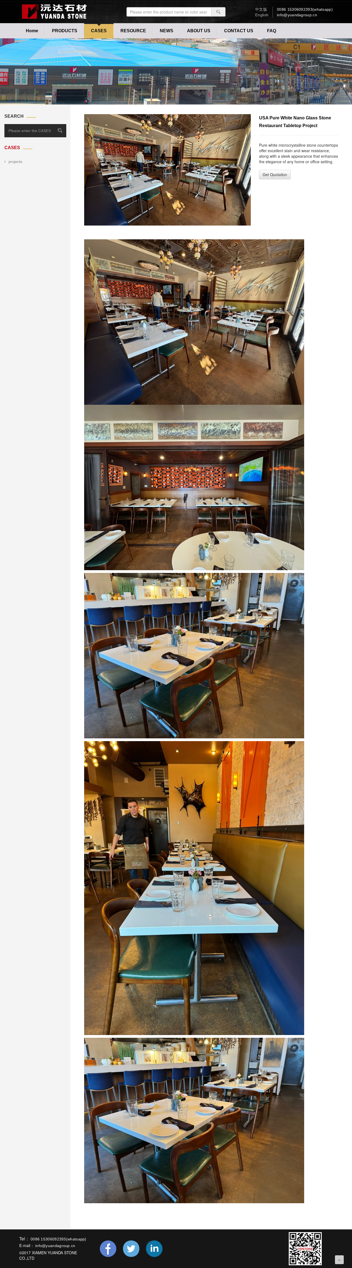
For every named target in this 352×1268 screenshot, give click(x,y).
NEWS (166, 30)
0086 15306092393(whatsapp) (305, 9)
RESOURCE (133, 30)
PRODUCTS (64, 30)
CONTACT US (238, 30)
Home (32, 30)
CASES (99, 30)
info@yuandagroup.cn (297, 15)
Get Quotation (275, 174)
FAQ (271, 30)
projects (15, 161)
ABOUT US (198, 30)
